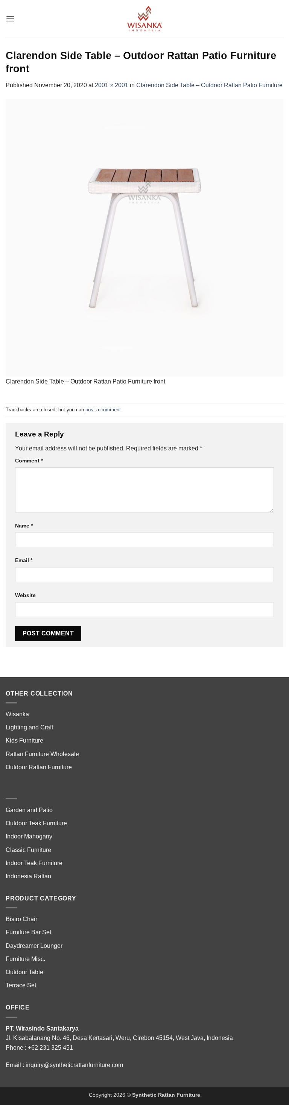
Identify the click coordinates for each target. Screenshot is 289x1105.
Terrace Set (21, 985)
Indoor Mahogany (29, 836)
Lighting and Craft (29, 727)
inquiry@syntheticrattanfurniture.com (74, 1065)
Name (24, 526)
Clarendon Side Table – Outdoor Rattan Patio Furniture (209, 85)
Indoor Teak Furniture (34, 863)
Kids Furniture (24, 740)
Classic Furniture (28, 850)
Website (25, 595)
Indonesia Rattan (28, 876)
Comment (29, 461)
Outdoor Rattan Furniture (39, 767)
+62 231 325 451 (50, 1047)
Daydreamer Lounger (34, 946)
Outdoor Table (24, 972)
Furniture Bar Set (28, 932)
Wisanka (18, 714)
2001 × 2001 (111, 85)
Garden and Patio (29, 810)
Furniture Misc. (25, 959)
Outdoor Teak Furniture (36, 823)
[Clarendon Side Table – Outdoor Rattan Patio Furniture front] (144, 237)
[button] (10, 18)
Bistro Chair (21, 919)
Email (23, 560)
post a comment (103, 409)
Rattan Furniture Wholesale (42, 754)
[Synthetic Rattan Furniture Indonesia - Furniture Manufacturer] (144, 19)
